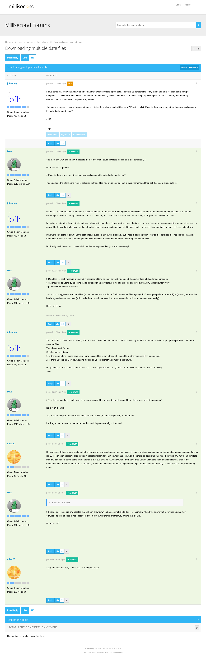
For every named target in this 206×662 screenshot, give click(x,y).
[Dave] (14, 164)
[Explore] (197, 5)
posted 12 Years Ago (56, 83)
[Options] (197, 84)
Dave (71, 315)
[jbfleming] (14, 96)
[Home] (21, 7)
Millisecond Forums (24, 42)
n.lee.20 (11, 443)
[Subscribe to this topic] (198, 48)
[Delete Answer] (68, 195)
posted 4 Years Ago (55, 444)
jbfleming (12, 83)
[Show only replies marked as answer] (193, 48)
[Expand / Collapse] (198, 620)
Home (8, 42)
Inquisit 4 (41, 42)
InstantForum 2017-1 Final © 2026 (108, 648)
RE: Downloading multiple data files (66, 42)
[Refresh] (197, 627)
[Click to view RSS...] (46, 67)
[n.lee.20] (14, 456)
